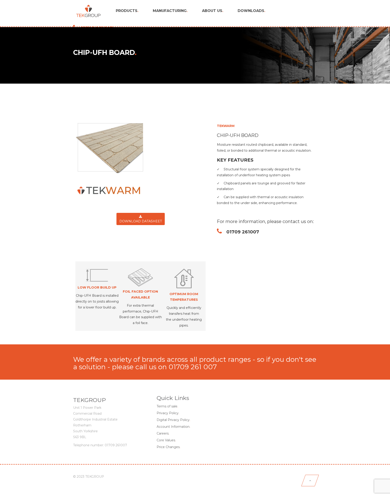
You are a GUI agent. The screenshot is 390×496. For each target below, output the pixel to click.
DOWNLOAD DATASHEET (140, 221)
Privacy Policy (168, 413)
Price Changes (168, 447)
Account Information (173, 427)
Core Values (166, 440)
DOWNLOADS (251, 11)
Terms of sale (167, 406)
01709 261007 (240, 232)
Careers (163, 433)
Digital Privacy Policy (173, 420)
